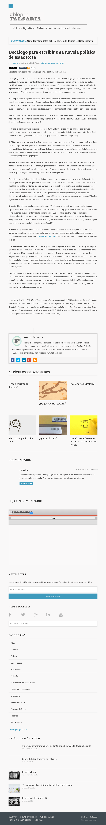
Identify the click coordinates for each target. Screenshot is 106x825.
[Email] (31, 68)
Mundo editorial (18, 702)
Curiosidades (16, 663)
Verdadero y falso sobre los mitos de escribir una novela (83, 441)
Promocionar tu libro (20, 820)
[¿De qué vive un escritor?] (53, 390)
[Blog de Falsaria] (26, 16)
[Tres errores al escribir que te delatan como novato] (14, 788)
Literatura (15, 696)
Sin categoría (16, 722)
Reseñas (14, 716)
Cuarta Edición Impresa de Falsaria (39, 759)
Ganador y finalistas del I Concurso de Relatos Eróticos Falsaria (60, 41)
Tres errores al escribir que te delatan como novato (47, 785)
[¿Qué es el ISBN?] (53, 425)
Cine (13, 643)
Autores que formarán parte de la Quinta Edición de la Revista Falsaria (56, 746)
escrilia (24, 470)
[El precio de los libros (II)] (14, 801)
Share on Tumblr (23, 68)
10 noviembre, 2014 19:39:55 (87, 469)
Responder (25, 483)
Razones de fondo (18, 709)
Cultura (14, 656)
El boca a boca (29, 772)
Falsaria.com (92, 820)
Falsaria (14, 676)
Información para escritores (52, 63)
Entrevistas (16, 669)
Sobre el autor (24, 330)
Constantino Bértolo (45, 236)
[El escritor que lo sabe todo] (22, 425)
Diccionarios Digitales (82, 384)
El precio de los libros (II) (34, 798)
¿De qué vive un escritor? (53, 403)
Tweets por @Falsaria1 (18, 729)
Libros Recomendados (20, 689)
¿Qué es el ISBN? (48, 438)
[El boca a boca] (14, 775)
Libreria (39, 820)
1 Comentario (20, 460)
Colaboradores (28, 817)
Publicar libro (47, 817)
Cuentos (14, 649)
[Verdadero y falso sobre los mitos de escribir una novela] (83, 425)
